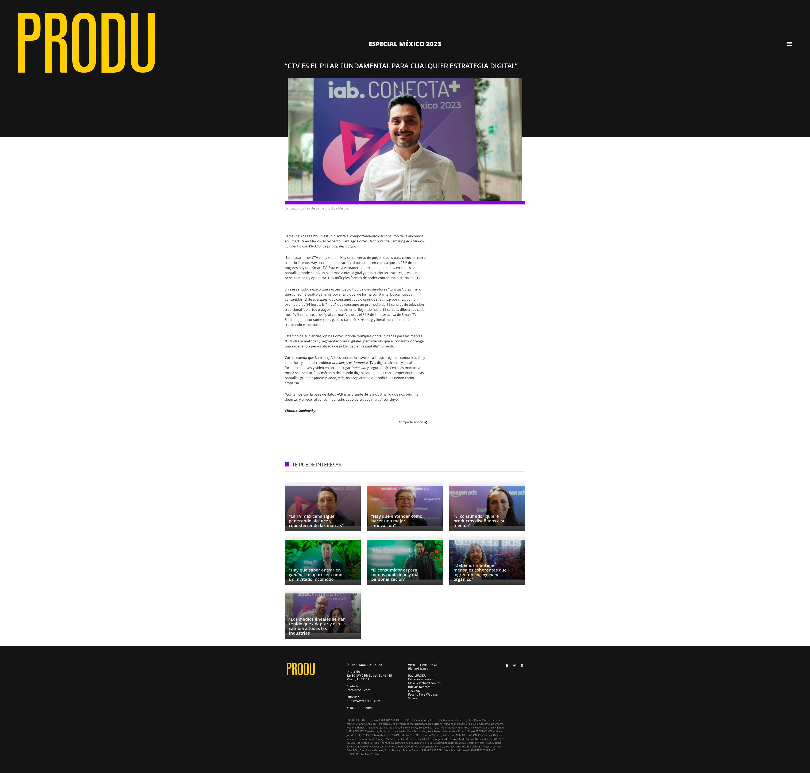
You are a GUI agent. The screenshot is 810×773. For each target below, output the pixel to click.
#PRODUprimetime (360, 708)
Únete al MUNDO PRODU (364, 665)
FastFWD (414, 691)
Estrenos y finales (420, 679)
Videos (412, 698)
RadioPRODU (417, 675)
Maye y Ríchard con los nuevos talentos (424, 685)
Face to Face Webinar (423, 694)
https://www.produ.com (363, 701)
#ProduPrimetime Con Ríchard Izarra (423, 666)
